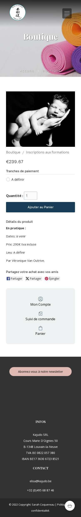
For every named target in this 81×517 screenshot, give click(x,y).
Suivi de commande (40, 319)
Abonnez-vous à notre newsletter (40, 372)
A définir (17, 179)
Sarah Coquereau (43, 504)
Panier (40, 333)
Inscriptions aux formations (47, 152)
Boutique (13, 152)
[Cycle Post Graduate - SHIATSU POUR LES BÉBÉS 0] (40, 119)
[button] (70, 506)
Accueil (27, 71)
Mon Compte (40, 304)
